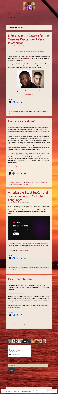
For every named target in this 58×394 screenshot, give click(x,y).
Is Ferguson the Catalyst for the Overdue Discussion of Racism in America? (28, 39)
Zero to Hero (27, 285)
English (11, 269)
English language (17, 269)
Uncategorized (29, 267)
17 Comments (38, 113)
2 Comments (25, 184)
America (42, 111)
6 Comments (16, 325)
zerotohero (10, 325)
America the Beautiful (42, 267)
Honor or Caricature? (21, 121)
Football (33, 182)
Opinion (37, 182)
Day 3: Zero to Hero (20, 279)
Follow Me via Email (13, 359)
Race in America (24, 111)
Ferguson (10, 113)
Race (19, 111)
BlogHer (28, 58)
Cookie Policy (31, 391)
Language (24, 269)
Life (17, 111)
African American (36, 111)
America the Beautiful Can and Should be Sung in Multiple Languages (28, 196)
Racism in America (30, 113)
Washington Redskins (17, 184)
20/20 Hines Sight (14, 13)
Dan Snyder (28, 182)
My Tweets (10, 382)
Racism (24, 113)
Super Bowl (42, 269)
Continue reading (29, 94)
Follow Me (12, 370)
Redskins (45, 182)
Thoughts (10, 184)
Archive (14, 111)
